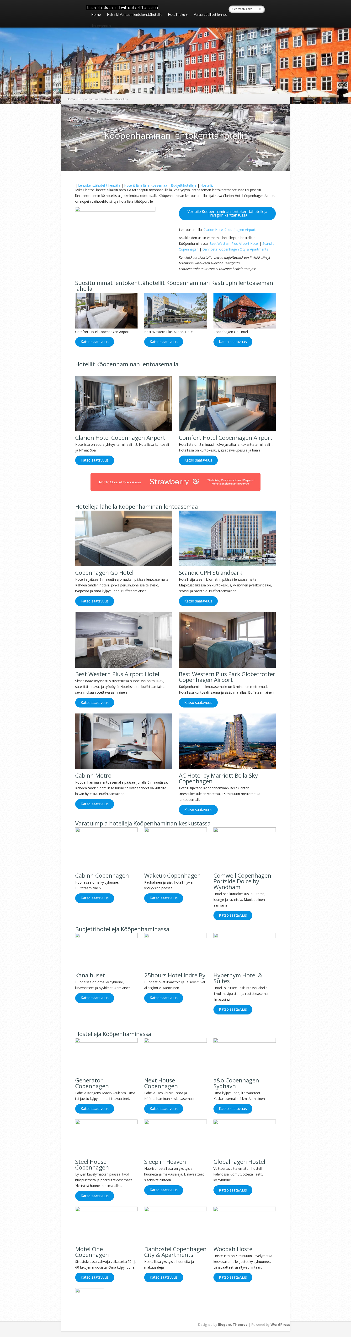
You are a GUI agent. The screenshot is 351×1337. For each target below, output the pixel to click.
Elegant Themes (232, 1324)
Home (96, 15)
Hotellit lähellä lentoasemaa (145, 185)
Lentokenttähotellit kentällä (99, 185)
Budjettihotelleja (184, 185)
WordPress (280, 1324)
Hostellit (206, 185)
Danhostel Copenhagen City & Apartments (235, 249)
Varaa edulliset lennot (210, 15)
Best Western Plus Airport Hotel (234, 243)
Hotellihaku (178, 15)
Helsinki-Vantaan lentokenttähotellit (134, 15)
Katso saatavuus (95, 341)
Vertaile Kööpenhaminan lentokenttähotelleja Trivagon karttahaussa (227, 213)
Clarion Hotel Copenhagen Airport (229, 229)
